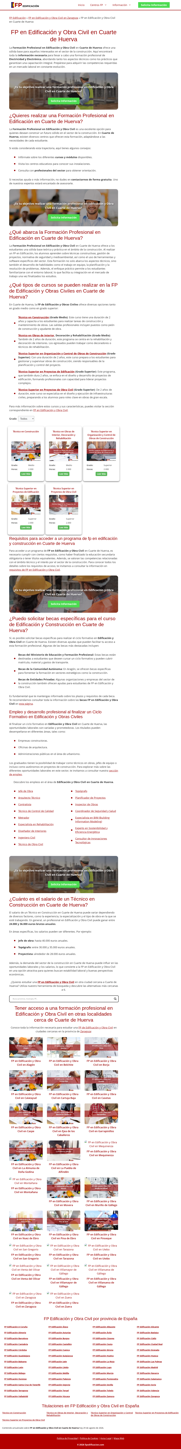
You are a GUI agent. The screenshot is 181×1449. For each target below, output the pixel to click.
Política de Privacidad (67, 1438)
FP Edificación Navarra (148, 1373)
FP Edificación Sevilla (103, 1384)
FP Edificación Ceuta (102, 1344)
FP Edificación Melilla (59, 1373)
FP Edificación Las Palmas (149, 1361)
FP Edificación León (13, 1367)
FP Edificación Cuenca (59, 1350)
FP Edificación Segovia (59, 1384)
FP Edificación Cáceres (103, 1338)
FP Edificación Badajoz (148, 1332)
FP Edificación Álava (58, 1326)
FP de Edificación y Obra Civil (95, 1027)
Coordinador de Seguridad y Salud (95, 811)
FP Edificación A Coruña (15, 1326)
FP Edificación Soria (146, 1384)
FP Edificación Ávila (102, 1332)
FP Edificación (17, 18)
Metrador (23, 817)
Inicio (81, 5)
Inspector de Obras (86, 804)
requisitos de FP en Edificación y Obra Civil (34, 569)
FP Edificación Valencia (148, 1390)
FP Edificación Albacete (104, 1326)
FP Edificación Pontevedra (105, 1379)
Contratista (24, 804)
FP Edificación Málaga (14, 1373)
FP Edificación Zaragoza (148, 1396)
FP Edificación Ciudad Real (149, 1344)
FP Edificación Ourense (15, 1379)
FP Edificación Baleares (15, 1361)
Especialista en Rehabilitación (36, 824)
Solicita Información (154, 5)
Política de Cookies (89, 1438)
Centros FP (96, 5)
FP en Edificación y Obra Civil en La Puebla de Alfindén (63, 1168)
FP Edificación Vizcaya (59, 1396)
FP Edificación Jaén (58, 1361)
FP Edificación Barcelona (16, 1338)
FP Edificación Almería (15, 1332)
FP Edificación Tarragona (16, 1390)
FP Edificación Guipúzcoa (61, 1355)
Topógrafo (81, 791)
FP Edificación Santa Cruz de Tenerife (22, 1384)
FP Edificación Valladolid (16, 1396)
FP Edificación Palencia (60, 1379)
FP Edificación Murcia (103, 1373)
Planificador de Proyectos (90, 797)
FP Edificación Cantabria (16, 1344)
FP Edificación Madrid (147, 1367)
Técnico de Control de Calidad (36, 811)
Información (120, 5)
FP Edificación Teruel (59, 1390)
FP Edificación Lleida (58, 1367)
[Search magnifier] (115, 999)
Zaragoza (85, 1031)
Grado (13, 418)
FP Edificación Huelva (103, 1355)
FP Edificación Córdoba (15, 1350)
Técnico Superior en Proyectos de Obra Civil (45, 389)
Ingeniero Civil (26, 837)
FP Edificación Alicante (148, 1326)
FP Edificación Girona (103, 1350)
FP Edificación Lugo (102, 1367)
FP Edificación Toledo (103, 1390)
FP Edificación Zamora (103, 1396)
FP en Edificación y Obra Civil (50, 410)
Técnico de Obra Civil (30, 844)
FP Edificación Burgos (59, 1338)
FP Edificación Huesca (147, 1355)
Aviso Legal (105, 1438)
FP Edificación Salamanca (149, 1379)
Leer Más (25, 473)
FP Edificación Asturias (60, 1332)
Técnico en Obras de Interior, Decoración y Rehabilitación (63, 435)
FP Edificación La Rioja (103, 1361)
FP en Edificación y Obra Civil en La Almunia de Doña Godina (26, 1168)
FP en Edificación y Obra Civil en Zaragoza (53, 18)
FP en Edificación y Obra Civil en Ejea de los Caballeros (63, 1131)
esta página (26, 703)
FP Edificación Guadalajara (17, 1355)
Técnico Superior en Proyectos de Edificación (46, 371)
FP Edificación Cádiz (146, 1338)
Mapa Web (119, 1438)
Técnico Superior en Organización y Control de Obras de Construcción (62, 353)
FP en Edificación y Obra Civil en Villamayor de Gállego (63, 1282)
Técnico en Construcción (33, 317)
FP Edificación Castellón (60, 1344)
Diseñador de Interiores (32, 831)
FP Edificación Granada (148, 1350)
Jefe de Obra (25, 791)
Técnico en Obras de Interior (36, 335)
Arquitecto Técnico (29, 797)
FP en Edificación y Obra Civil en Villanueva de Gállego (101, 1282)
